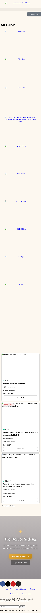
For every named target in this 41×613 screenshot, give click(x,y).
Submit (22, 606)
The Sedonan (26, 594)
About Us (9, 589)
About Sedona (21, 589)
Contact (32, 589)
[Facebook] (2, 584)
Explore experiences (20, 563)
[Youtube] (13, 584)
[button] (20, 9)
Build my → (20, 556)
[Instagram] (18, 584)
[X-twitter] (8, 584)
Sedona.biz (14, 594)
